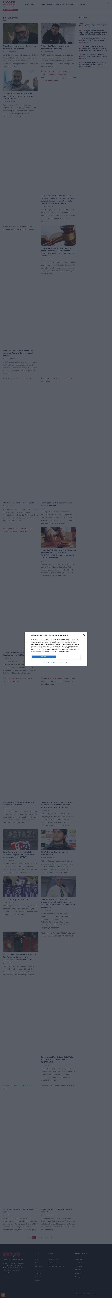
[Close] (84, 635)
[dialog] (56, 649)
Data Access (56, 662)
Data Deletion (46, 662)
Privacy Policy (65, 662)
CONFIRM (44, 657)
